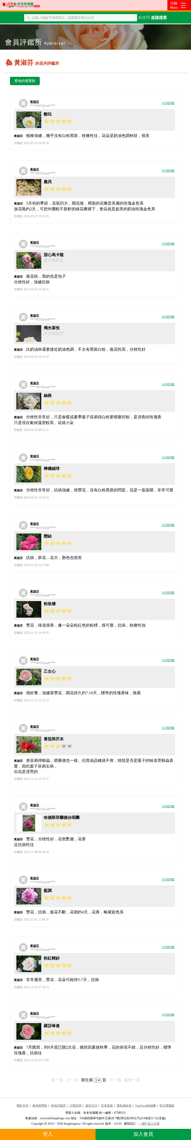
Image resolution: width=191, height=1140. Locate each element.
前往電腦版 (166, 1105)
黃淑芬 (34, 102)
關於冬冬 (23, 1105)
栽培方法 (91, 1105)
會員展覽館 (39, 1105)
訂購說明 (76, 1105)
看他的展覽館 (24, 81)
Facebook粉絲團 (145, 1105)
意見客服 (107, 1105)
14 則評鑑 (168, 103)
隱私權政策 (124, 1105)
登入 (48, 1134)
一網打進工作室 (149, 1123)
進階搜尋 (159, 17)
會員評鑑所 (58, 1105)
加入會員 (143, 1134)
